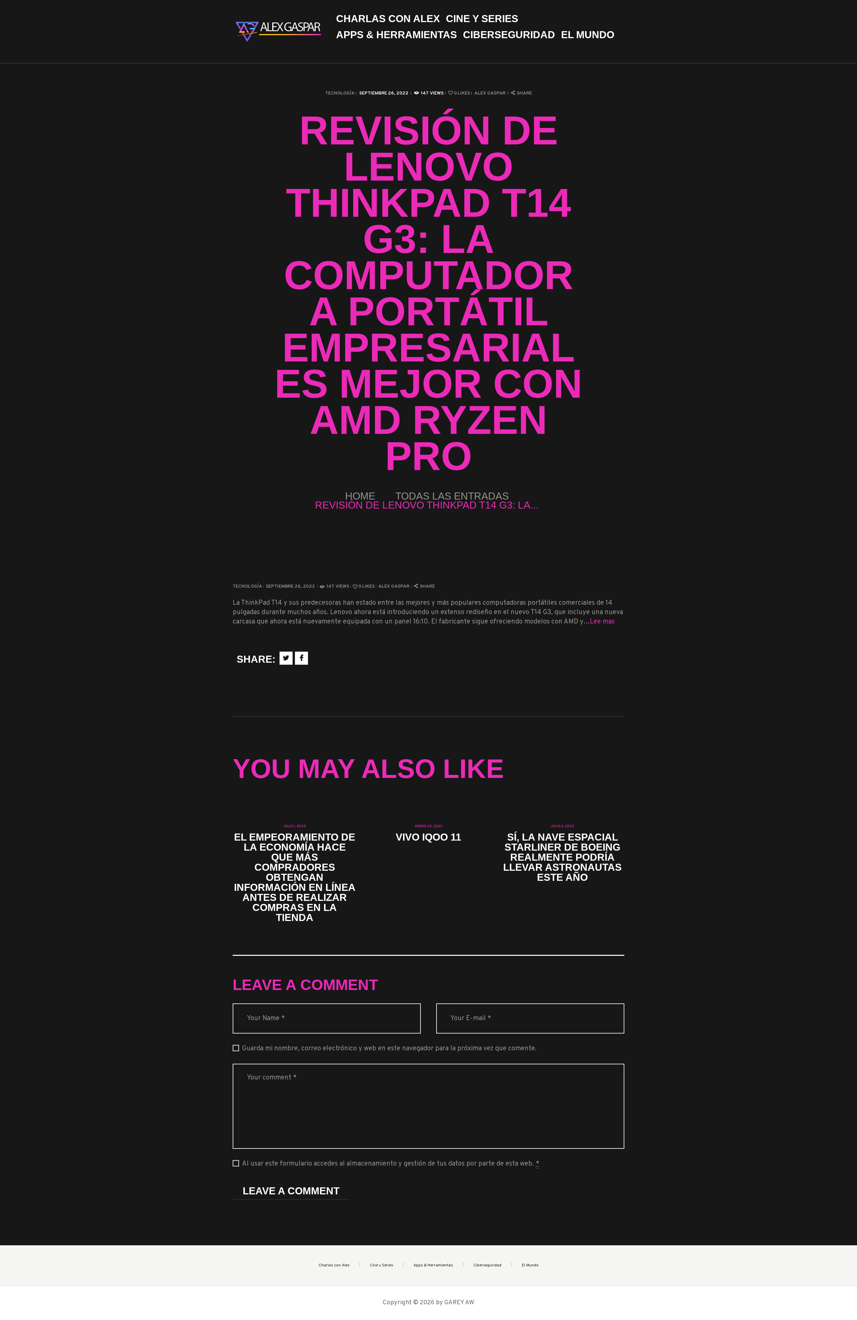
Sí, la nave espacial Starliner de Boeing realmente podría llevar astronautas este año (562, 857)
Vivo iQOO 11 (428, 837)
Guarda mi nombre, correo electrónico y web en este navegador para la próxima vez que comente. (389, 1048)
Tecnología (340, 93)
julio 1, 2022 (294, 826)
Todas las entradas (452, 496)
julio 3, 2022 (562, 826)
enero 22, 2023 (428, 826)
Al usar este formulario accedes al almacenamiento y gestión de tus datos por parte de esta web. (390, 1164)
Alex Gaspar (490, 93)
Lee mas (602, 621)
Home (360, 496)
